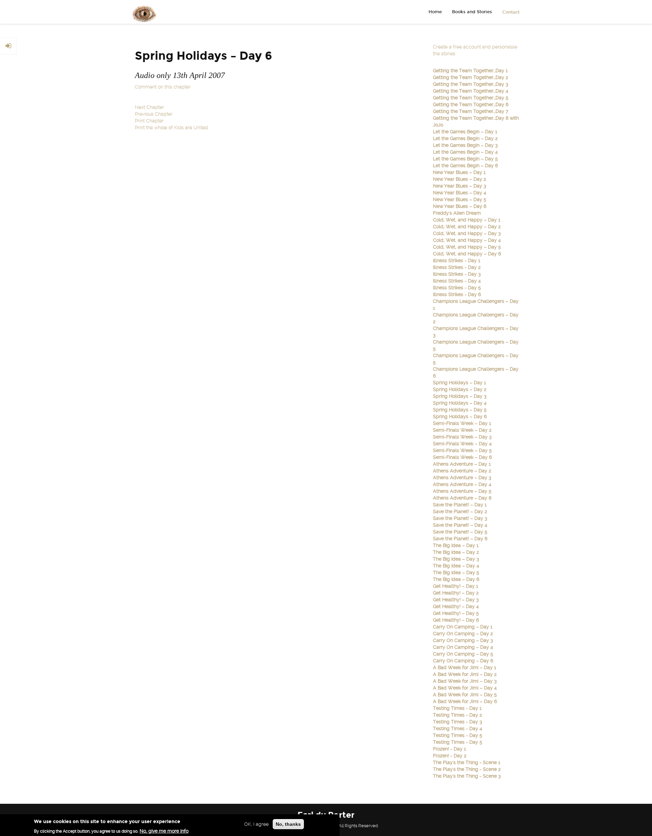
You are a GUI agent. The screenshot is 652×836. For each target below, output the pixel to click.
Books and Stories (472, 12)
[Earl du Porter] (142, 12)
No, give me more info (164, 831)
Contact (511, 12)
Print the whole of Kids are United (171, 127)
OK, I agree (256, 824)
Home (435, 12)
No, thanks (288, 824)
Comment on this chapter (163, 87)
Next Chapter (149, 107)
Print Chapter (149, 120)
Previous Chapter (154, 114)
